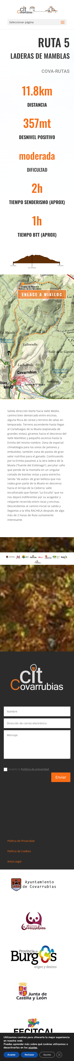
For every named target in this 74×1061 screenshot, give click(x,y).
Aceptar (11, 1054)
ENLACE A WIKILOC (42, 294)
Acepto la (28, 769)
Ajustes (47, 1054)
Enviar (60, 777)
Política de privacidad (35, 769)
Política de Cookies (19, 851)
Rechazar (29, 1054)
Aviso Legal (14, 861)
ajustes (32, 1047)
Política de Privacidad (21, 841)
